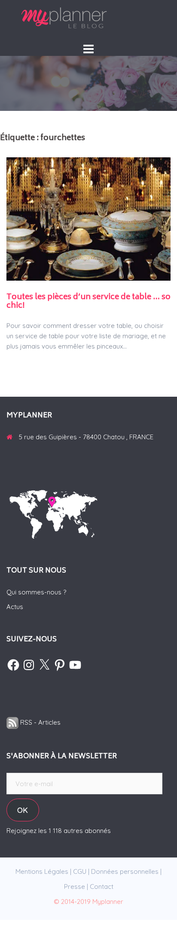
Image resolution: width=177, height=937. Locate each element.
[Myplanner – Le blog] (88, 18)
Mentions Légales (41, 871)
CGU (79, 871)
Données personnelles (125, 871)
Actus (14, 607)
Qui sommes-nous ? (36, 592)
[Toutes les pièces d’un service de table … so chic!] (88, 218)
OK (22, 810)
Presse (74, 886)
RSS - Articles (39, 722)
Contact (101, 886)
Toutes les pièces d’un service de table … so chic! (88, 302)
